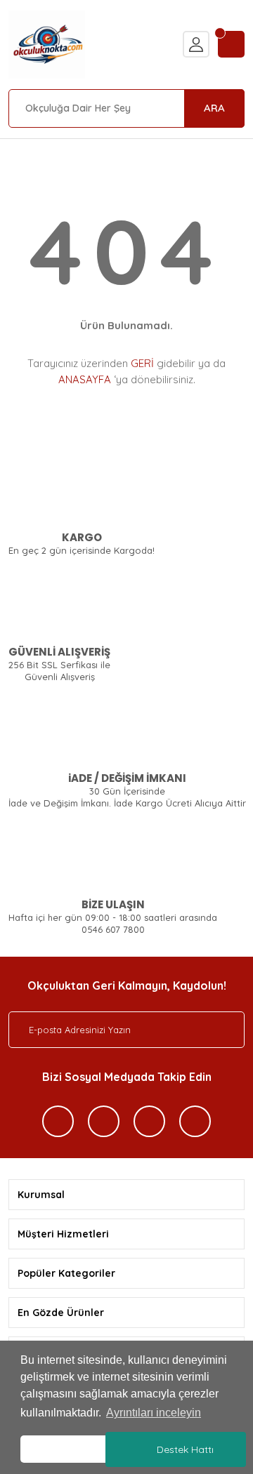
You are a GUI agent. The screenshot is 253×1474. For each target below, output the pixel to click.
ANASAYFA (84, 379)
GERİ (142, 363)
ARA (214, 107)
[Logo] (46, 45)
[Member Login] (196, 44)
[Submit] (220, 1029)
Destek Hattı (185, 1449)
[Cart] (231, 44)
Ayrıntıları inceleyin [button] (153, 1413)
